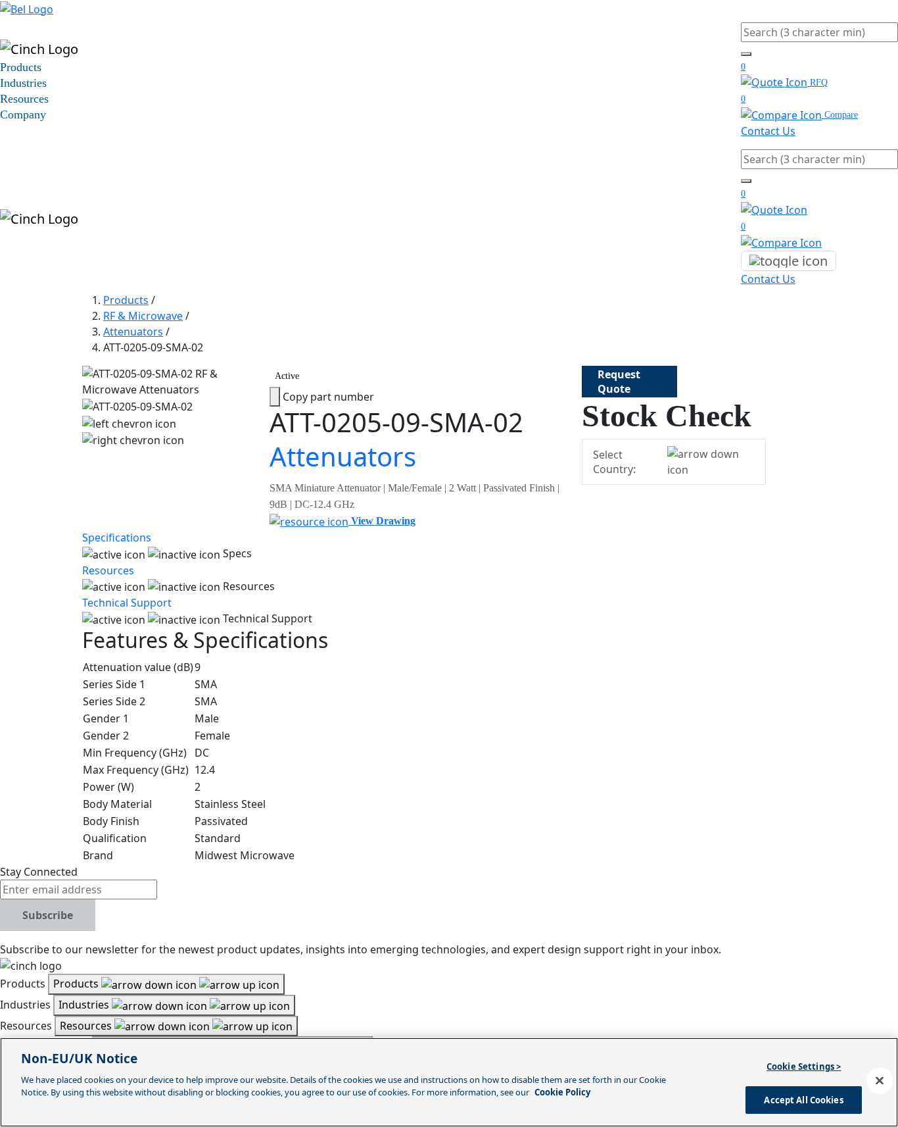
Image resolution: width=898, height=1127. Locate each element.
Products (20, 67)
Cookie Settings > (804, 1066)
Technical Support (127, 602)
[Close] (879, 1080)
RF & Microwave (143, 316)
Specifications (116, 537)
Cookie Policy (562, 1092)
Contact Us (768, 131)
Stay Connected (39, 871)
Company (23, 114)
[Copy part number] (275, 397)
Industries (23, 82)
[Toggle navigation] (788, 261)
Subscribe (47, 915)
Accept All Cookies (803, 1099)
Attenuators (133, 331)
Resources (24, 98)
